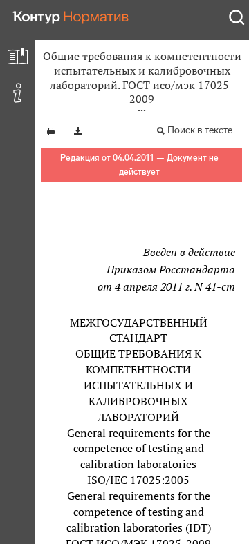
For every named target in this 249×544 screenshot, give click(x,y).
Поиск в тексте (199, 130)
